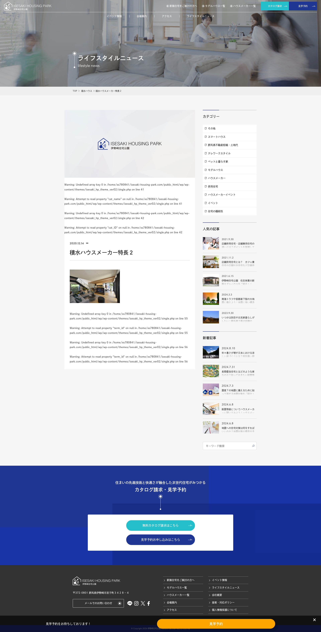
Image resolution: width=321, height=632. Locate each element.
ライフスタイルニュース (201, 16)
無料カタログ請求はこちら (160, 525)
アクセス (167, 16)
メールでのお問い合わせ (98, 603)
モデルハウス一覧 (215, 6)
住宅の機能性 (215, 211)
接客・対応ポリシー (223, 602)
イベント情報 (114, 16)
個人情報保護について (224, 610)
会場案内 (142, 16)
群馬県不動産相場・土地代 (223, 145)
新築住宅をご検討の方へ (183, 6)
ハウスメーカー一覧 (244, 6)
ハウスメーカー (217, 178)
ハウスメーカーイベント (222, 194)
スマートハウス (217, 137)
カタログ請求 (275, 6)
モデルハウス (215, 170)
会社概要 (217, 595)
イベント (213, 203)
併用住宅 (213, 186)
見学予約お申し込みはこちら (160, 539)
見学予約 (303, 6)
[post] (253, 445)
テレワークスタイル (219, 153)
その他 (212, 128)
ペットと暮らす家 (218, 161)
